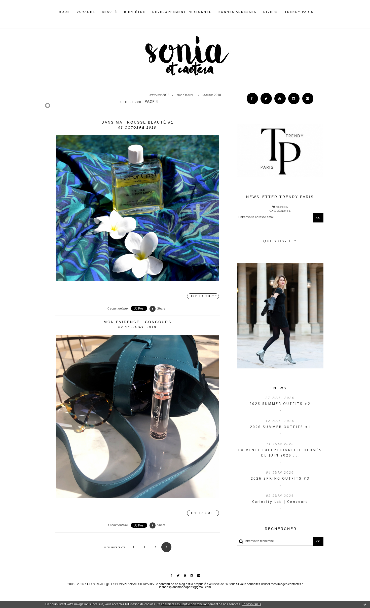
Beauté (109, 11)
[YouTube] (280, 98)
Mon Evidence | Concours (137, 322)
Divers (270, 11)
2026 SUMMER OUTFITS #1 (280, 427)
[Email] (308, 98)
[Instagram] (294, 98)
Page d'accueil (185, 95)
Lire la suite (203, 296)
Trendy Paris (299, 11)
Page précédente (114, 547)
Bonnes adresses (237, 11)
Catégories (321, 12)
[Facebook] (252, 98)
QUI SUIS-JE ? (280, 241)
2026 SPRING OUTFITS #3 (280, 478)
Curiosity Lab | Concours (280, 501)
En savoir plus (251, 604)
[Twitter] (266, 98)
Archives (317, 12)
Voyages (86, 11)
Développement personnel (181, 11)
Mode (64, 11)
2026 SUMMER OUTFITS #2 (280, 403)
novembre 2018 (211, 95)
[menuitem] (64, 16)
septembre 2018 (159, 95)
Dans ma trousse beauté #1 (137, 122)
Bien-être (134, 11)
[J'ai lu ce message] (365, 604)
